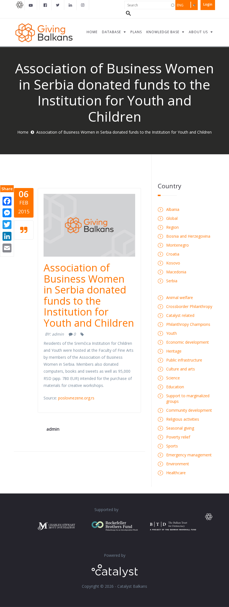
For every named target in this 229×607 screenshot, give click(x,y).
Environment (177, 463)
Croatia (172, 254)
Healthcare (176, 472)
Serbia (171, 280)
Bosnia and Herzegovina (188, 236)
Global (172, 218)
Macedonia (176, 271)
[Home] (44, 32)
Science (173, 377)
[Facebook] (7, 200)
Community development (189, 410)
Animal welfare (179, 297)
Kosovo (173, 263)
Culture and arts (180, 369)
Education (175, 386)
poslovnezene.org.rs (76, 398)
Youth (171, 333)
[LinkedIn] (7, 236)
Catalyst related (180, 315)
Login (207, 4)
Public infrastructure (184, 360)
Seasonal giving (180, 428)
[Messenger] (7, 212)
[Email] (7, 247)
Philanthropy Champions (188, 324)
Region (172, 227)
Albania (172, 209)
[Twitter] (7, 224)
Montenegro (177, 245)
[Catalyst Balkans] (45, 5)
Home (22, 132)
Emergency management (189, 454)
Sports (172, 446)
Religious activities (182, 419)
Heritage (174, 351)
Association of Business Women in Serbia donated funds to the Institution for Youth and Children (89, 295)
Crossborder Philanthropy (189, 306)
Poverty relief (178, 437)
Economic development (187, 342)
